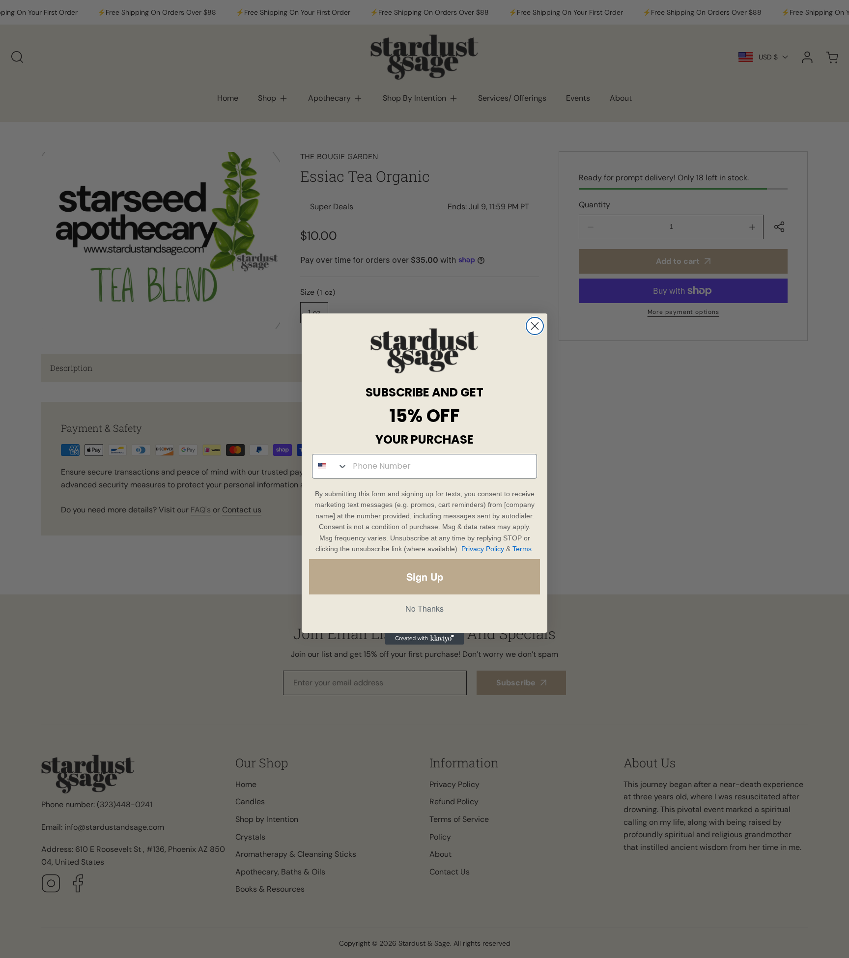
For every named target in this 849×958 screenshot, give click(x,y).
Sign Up (424, 576)
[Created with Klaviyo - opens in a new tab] (424, 639)
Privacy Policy (482, 549)
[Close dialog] (534, 326)
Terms (522, 549)
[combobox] (330, 466)
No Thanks (424, 608)
